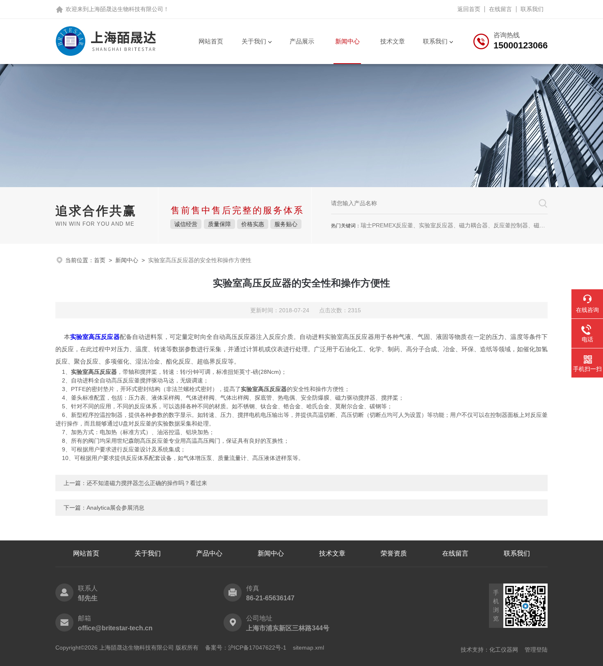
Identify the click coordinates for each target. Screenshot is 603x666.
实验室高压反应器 (95, 336)
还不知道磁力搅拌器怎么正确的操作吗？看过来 (147, 483)
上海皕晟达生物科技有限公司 (126, 9)
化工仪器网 (503, 649)
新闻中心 (347, 41)
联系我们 (532, 9)
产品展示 (302, 41)
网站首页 (211, 41)
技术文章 (392, 41)
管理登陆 (536, 649)
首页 (99, 260)
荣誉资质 (394, 553)
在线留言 (500, 9)
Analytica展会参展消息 (115, 507)
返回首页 (468, 9)
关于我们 (254, 41)
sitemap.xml (308, 647)
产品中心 (209, 553)
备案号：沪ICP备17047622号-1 (245, 647)
